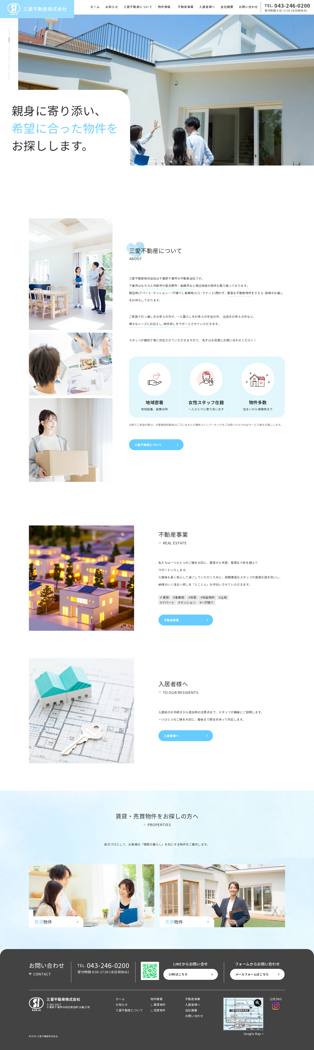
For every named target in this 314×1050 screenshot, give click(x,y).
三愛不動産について (138, 7)
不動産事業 (186, 7)
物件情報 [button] (164, 7)
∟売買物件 (158, 1010)
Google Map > (254, 1033)
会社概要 (227, 7)
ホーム (95, 7)
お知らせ (111, 7)
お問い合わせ (248, 7)
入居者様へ (207, 7)
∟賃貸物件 (158, 1004)
